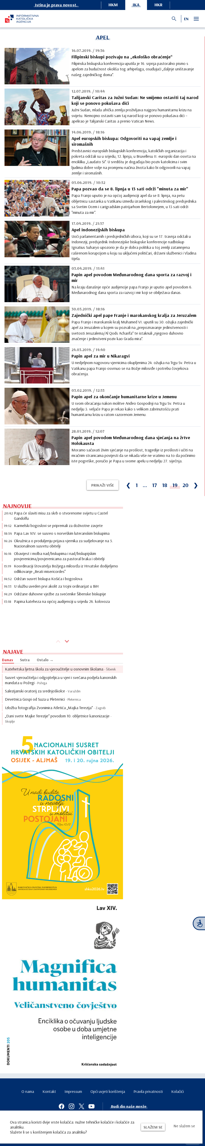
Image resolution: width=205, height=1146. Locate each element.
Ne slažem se (184, 1125)
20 (185, 485)
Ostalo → (45, 659)
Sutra (25, 659)
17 (154, 485)
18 (164, 485)
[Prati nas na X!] (81, 1106)
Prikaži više (102, 485)
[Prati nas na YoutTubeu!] (91, 1106)
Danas (7, 659)
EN (186, 18)
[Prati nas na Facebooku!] (61, 1106)
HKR (158, 4)
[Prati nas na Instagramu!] (71, 1106)
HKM (113, 4)
